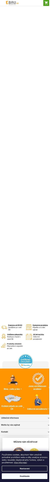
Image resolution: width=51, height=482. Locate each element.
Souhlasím (25, 476)
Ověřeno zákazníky (15, 334)
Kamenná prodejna (40, 325)
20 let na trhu (38, 334)
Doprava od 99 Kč (15, 325)
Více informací (20, 462)
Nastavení (25, 468)
